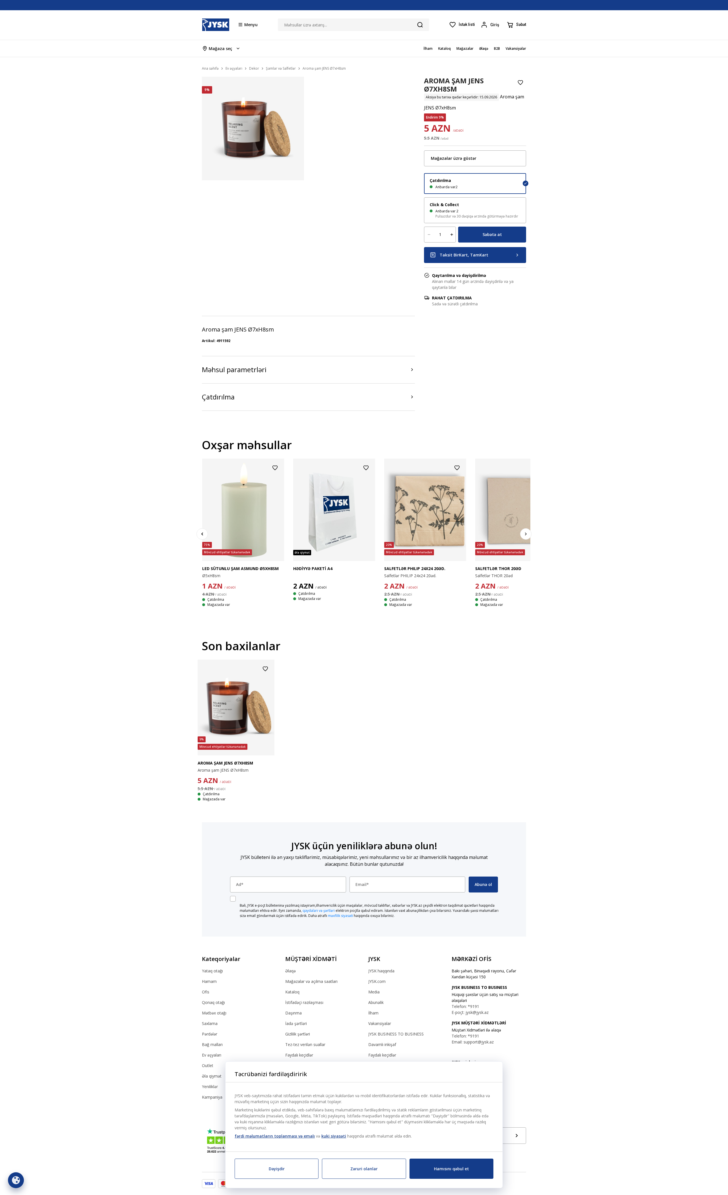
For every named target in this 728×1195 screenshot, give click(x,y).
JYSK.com (377, 981)
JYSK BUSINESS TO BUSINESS (396, 1034)
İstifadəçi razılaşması (304, 1002)
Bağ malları (212, 1044)
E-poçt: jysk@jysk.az (470, 1012)
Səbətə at (492, 234)
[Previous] (202, 534)
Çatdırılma (218, 396)
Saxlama (210, 1023)
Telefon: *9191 (465, 1006)
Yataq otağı (212, 971)
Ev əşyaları (211, 1055)
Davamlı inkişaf (382, 1044)
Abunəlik (376, 1002)
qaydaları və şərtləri (319, 910)
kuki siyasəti (333, 1136)
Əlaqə (290, 971)
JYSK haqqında (381, 971)
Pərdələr (209, 1034)
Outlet (207, 1065)
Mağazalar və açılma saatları (311, 981)
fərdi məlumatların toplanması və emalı (275, 1136)
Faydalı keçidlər (299, 1055)
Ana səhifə (210, 68)
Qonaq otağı (213, 1002)
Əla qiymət (212, 1076)
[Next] (525, 534)
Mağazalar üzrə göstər (453, 158)
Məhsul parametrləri (234, 369)
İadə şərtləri (296, 1023)
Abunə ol (483, 884)
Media (374, 992)
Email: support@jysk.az (473, 1042)
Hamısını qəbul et (451, 1168)
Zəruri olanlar (364, 1168)
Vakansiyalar (379, 1023)
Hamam (209, 981)
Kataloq (292, 992)
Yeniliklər (210, 1086)
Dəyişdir (277, 1168)
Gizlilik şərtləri (297, 1034)
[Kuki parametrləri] (16, 1180)
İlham (373, 1013)
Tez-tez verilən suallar (305, 1044)
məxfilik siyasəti (340, 915)
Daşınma (293, 1013)
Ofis (205, 992)
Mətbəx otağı (214, 1013)
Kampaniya (212, 1097)
